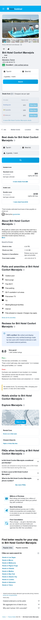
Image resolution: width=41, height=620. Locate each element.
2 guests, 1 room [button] (10, 76)
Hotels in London (8, 579)
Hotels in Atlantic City (9, 577)
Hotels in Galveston (9, 582)
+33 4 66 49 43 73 (8, 62)
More (3, 238)
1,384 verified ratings (21, 65)
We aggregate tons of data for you (15, 604)
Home (4, 617)
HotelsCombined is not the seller (14, 601)
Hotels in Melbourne (9, 563)
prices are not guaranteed (10, 595)
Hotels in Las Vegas (9, 557)
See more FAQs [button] (20, 485)
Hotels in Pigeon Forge (10, 566)
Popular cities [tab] (7, 548)
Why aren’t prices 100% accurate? (15, 608)
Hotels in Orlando (8, 568)
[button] (3, 9)
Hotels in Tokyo (7, 585)
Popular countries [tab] (22, 548)
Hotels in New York (8, 574)
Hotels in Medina (8, 571)
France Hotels (12, 617)
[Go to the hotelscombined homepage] (14, 9)
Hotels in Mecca (7, 560)
